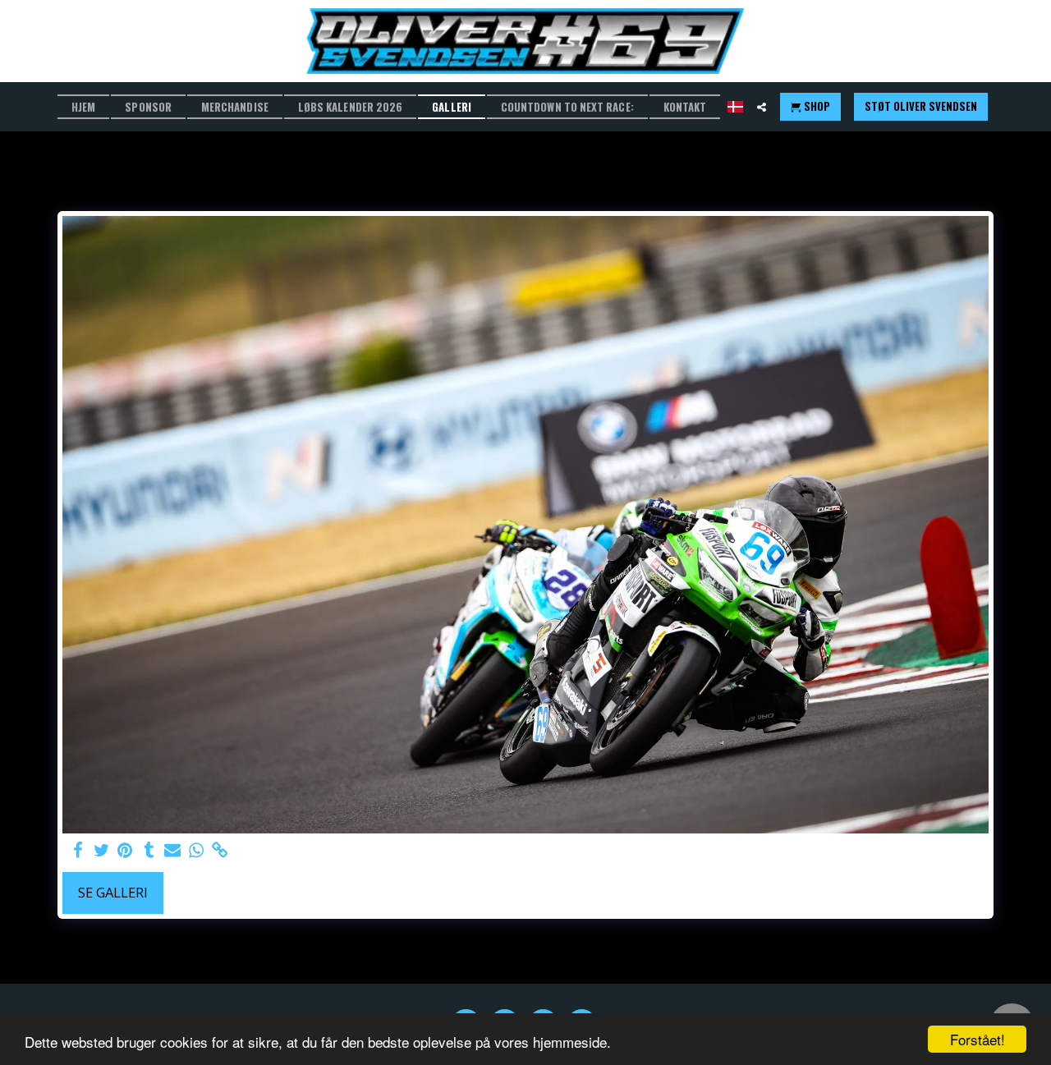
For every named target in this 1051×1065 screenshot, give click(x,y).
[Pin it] (125, 851)
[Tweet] (101, 851)
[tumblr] (149, 851)
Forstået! (977, 1039)
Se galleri (113, 892)
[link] (220, 851)
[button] (761, 107)
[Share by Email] (172, 851)
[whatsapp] (196, 851)
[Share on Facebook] (77, 851)
